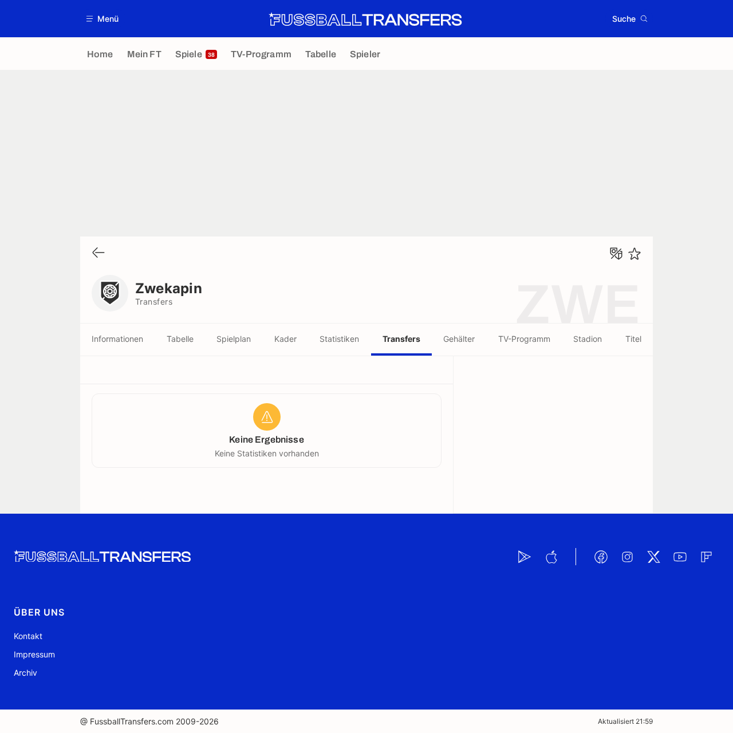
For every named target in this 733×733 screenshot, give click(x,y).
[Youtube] (679, 556)
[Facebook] (600, 556)
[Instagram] (627, 556)
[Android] (524, 556)
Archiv (25, 672)
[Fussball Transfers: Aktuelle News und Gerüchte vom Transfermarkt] (365, 19)
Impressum (34, 654)
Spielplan (233, 339)
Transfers (401, 339)
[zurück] (98, 253)
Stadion (587, 339)
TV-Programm (524, 339)
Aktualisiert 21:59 (625, 721)
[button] (102, 18)
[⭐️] (634, 254)
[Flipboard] (706, 556)
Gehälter (459, 339)
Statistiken (339, 339)
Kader (285, 339)
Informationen (117, 339)
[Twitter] (653, 556)
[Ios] (550, 556)
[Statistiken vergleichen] (616, 254)
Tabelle (180, 339)
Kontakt (28, 636)
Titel (633, 339)
